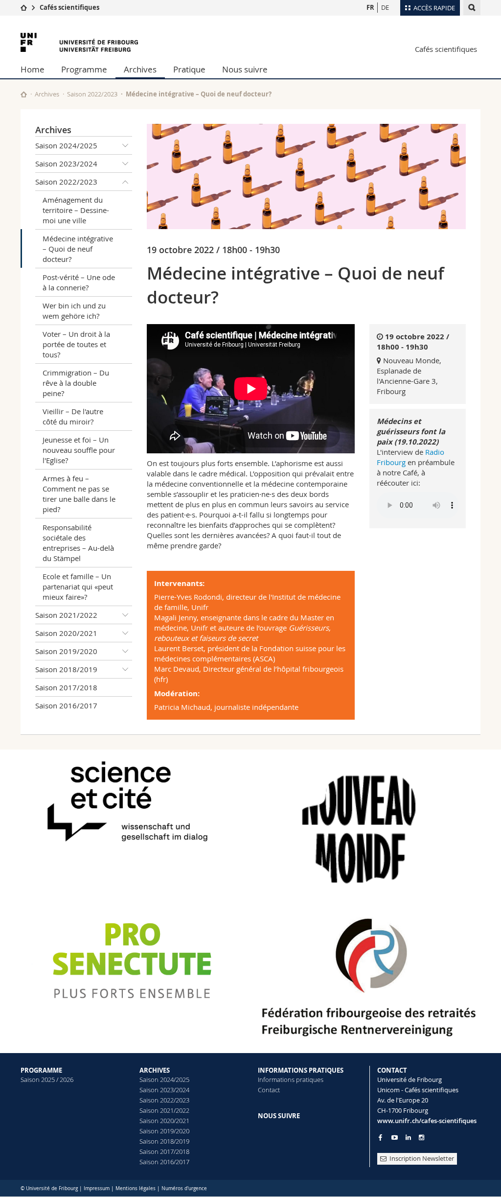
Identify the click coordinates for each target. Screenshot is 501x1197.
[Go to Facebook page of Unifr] (380, 1137)
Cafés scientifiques (69, 7)
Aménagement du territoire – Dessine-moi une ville (76, 210)
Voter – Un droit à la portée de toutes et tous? (76, 344)
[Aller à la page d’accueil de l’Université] (79, 42)
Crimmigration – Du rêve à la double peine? (76, 383)
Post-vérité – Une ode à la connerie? (79, 282)
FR (370, 7)
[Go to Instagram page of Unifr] (421, 1137)
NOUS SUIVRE (279, 1115)
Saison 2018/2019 (66, 669)
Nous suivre (245, 69)
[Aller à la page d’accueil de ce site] (24, 94)
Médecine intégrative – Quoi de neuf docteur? (78, 249)
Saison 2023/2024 (66, 163)
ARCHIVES (154, 1070)
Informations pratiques (290, 1079)
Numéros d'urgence (184, 1188)
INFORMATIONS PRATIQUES (300, 1070)
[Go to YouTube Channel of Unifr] (394, 1137)
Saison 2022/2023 (92, 94)
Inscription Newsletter (421, 1158)
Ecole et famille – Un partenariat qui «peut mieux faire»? (78, 586)
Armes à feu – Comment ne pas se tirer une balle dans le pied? (79, 493)
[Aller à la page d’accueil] (24, 7)
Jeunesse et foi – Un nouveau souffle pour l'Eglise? (79, 450)
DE (385, 7)
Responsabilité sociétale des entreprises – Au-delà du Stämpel (78, 542)
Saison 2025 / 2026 (47, 1079)
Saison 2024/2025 (66, 145)
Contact (269, 1089)
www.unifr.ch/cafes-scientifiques (427, 1120)
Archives (140, 69)
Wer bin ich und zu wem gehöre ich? (74, 311)
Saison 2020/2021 (66, 633)
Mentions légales (135, 1188)
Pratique (189, 69)
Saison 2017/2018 (66, 687)
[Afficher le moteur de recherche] (471, 7)
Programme (84, 69)
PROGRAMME (41, 1070)
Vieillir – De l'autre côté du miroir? (73, 416)
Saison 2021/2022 (66, 615)
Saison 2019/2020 (66, 651)
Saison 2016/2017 (66, 705)
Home (33, 69)
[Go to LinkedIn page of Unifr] (408, 1137)
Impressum (97, 1188)
